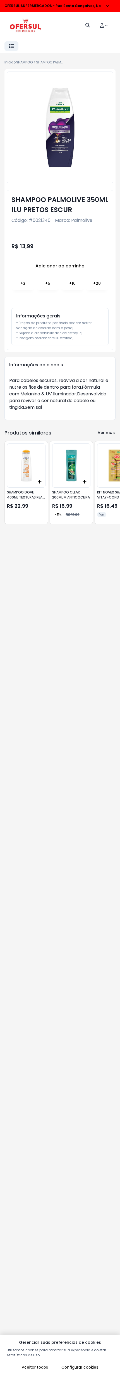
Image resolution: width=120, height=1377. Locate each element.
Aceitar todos (35, 1367)
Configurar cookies (79, 1367)
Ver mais (107, 432)
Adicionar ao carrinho (60, 266)
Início (8, 62)
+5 (47, 283)
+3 (22, 283)
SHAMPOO (24, 62)
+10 (72, 283)
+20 (97, 283)
